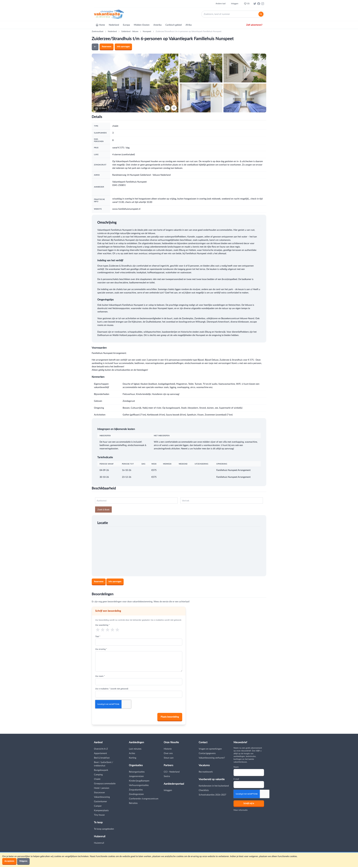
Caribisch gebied (173, 25)
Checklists (204, 790)
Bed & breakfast (102, 758)
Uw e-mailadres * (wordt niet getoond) (111, 689)
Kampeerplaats (101, 810)
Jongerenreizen (136, 776)
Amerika (157, 25)
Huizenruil (99, 843)
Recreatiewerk (206, 772)
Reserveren (106, 47)
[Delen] (167, 108)
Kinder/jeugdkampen (139, 781)
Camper (98, 806)
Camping (98, 774)
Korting (132, 758)
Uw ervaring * (101, 649)
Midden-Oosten (141, 25)
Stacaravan (99, 792)
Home (102, 25)
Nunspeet (147, 31)
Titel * (97, 637)
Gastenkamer (100, 801)
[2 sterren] (102, 629)
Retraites (133, 803)
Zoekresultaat (97, 31)
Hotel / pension (101, 788)
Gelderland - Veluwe (129, 31)
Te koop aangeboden (104, 829)
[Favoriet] (174, 108)
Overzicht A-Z (101, 749)
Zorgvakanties (136, 790)
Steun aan (169, 758)
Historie (168, 749)
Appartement (100, 753)
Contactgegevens (207, 753)
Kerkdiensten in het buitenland (214, 786)
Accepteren (9, 861)
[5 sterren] (117, 629)
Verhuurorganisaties (139, 785)
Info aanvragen (123, 47)
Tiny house (99, 815)
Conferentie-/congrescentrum (143, 799)
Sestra (167, 776)
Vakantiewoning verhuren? (212, 758)
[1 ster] (97, 629)
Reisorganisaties (137, 772)
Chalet (97, 779)
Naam (236, 767)
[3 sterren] (107, 629)
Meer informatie (241, 810)
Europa (126, 25)
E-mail (236, 779)
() (248, 4)
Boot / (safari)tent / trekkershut (103, 764)
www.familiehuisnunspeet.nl (126, 209)
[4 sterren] (112, 629)
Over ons (168, 753)
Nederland (114, 25)
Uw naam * (100, 676)
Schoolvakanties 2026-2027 (212, 795)
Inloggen (234, 4)
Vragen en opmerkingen (210, 749)
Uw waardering (102, 625)
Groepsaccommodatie (105, 783)
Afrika (189, 25)
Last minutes (135, 749)
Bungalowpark (101, 770)
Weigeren (23, 861)
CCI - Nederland (172, 772)
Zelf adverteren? (254, 25)
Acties (132, 753)
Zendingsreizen (136, 794)
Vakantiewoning (102, 797)
